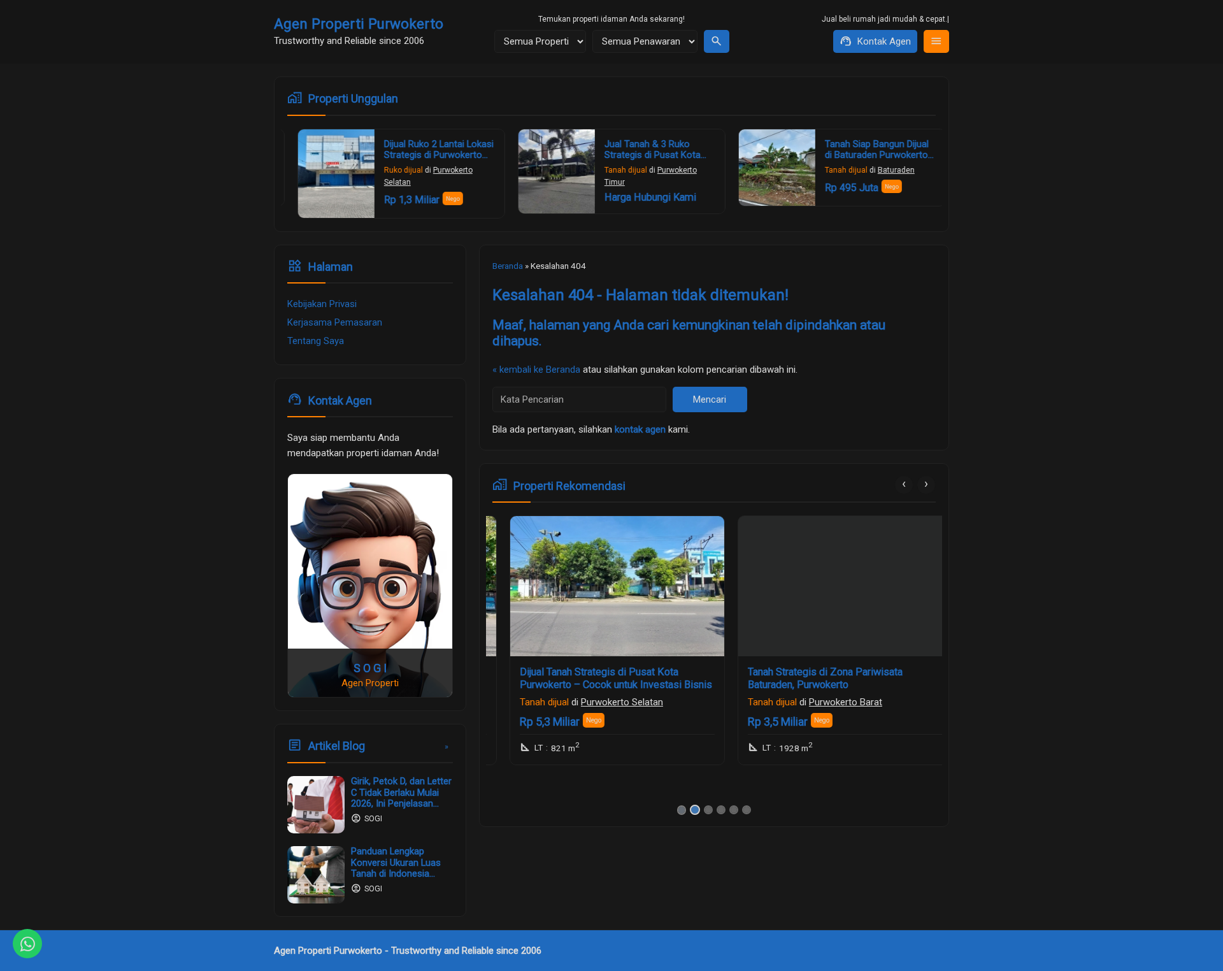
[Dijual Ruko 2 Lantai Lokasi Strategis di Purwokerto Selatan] (326, 173)
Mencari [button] (709, 399)
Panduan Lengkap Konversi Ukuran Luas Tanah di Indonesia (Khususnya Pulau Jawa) (396, 873)
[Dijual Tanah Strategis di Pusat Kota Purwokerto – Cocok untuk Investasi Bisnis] (600, 586)
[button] (681, 810)
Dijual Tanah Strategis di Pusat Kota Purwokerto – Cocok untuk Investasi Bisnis (599, 678)
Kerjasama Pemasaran (334, 323)
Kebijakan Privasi (322, 304)
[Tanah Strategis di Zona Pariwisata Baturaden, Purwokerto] (828, 586)
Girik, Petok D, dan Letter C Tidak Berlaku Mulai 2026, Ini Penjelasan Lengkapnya (401, 798)
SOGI (373, 819)
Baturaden (886, 170)
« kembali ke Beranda (536, 369)
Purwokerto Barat (828, 702)
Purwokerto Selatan (605, 702)
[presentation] (903, 484)
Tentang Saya (315, 341)
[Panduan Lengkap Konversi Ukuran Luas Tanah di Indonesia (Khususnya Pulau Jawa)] (316, 874)
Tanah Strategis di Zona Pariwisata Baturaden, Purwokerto (808, 678)
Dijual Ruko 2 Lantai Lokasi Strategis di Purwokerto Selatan (428, 155)
